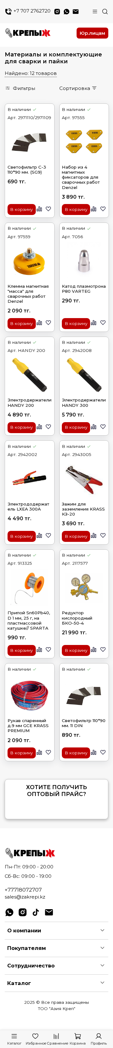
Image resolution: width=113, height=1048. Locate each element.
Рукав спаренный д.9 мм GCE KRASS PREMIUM (28, 725)
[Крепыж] (39, 33)
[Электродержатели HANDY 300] (84, 375)
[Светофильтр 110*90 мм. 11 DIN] (84, 695)
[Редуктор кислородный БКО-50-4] (84, 587)
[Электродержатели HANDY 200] (30, 375)
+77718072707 (23, 890)
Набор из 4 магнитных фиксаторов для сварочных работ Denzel (81, 177)
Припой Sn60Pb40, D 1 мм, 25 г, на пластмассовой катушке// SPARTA (29, 620)
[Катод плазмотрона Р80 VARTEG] (84, 261)
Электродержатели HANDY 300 (84, 402)
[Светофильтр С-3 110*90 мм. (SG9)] (30, 142)
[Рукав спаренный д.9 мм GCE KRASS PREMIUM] (30, 695)
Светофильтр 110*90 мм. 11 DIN (83, 723)
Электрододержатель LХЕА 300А (28, 506)
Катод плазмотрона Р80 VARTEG (84, 289)
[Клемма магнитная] (30, 261)
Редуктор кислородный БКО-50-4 (77, 617)
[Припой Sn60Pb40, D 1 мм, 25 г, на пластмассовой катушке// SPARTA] (30, 587)
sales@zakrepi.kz (25, 897)
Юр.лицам (92, 33)
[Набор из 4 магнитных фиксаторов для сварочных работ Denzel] (84, 142)
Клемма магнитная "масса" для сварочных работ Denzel (28, 294)
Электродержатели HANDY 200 (29, 402)
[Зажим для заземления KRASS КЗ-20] (84, 479)
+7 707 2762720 (31, 11)
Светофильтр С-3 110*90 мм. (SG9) (27, 170)
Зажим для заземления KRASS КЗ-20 (83, 508)
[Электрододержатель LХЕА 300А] (30, 479)
